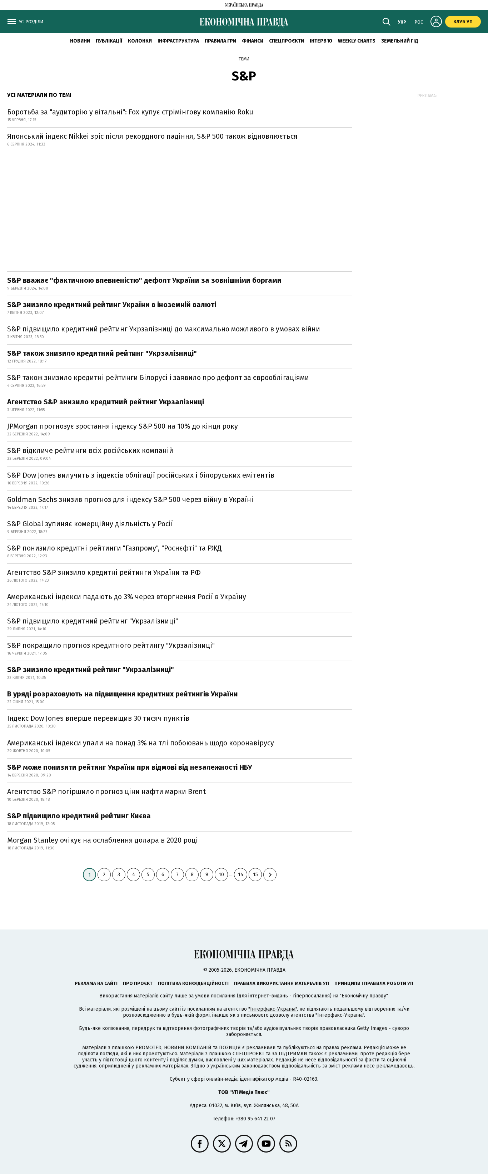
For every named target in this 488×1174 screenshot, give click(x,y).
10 (221, 875)
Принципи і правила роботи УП (373, 983)
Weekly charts (356, 41)
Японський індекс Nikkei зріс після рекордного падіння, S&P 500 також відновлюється (152, 136)
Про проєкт (138, 983)
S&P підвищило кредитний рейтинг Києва (79, 816)
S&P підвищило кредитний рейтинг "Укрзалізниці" (92, 621)
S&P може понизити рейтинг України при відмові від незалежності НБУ (129, 767)
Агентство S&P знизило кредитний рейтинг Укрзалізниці (105, 402)
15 (255, 875)
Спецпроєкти (286, 41)
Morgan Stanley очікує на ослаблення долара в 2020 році (102, 840)
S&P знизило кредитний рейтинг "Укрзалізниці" (90, 669)
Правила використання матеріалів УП (281, 983)
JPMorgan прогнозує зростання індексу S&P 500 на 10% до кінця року (122, 426)
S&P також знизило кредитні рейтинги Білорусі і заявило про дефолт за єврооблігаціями (158, 377)
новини (80, 41)
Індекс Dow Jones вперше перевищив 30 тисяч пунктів (98, 718)
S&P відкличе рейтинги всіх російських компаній (90, 450)
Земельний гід (399, 41)
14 (240, 875)
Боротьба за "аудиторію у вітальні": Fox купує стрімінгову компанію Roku (130, 112)
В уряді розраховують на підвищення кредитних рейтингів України (122, 694)
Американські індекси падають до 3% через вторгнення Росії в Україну (126, 596)
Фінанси (252, 41)
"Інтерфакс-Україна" (272, 1009)
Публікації (109, 41)
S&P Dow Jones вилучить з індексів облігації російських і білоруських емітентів (140, 475)
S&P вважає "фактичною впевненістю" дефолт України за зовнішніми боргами (144, 280)
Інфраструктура (178, 41)
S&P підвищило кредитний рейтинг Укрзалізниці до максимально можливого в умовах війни (163, 329)
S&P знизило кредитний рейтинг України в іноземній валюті (111, 304)
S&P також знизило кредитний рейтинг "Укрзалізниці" (102, 353)
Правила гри (220, 41)
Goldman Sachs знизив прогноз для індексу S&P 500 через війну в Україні (130, 499)
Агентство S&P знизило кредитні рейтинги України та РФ (104, 572)
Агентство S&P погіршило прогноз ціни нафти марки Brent (106, 791)
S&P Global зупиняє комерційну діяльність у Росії (90, 523)
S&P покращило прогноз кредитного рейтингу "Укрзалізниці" (111, 645)
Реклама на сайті (96, 983)
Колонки (140, 41)
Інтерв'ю (321, 41)
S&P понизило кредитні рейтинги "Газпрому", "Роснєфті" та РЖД (114, 548)
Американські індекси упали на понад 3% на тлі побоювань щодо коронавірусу (140, 743)
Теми (244, 58)
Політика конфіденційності (193, 983)
